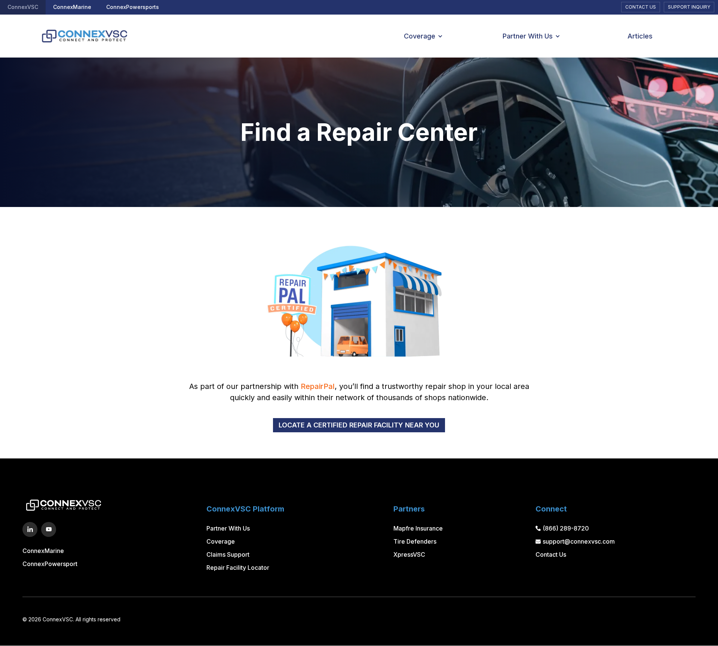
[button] (420, 36)
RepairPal (318, 386)
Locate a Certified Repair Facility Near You (359, 425)
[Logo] (80, 36)
